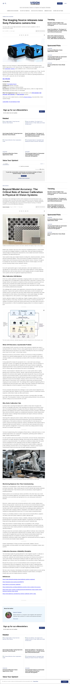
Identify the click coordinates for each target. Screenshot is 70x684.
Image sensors (6, 185)
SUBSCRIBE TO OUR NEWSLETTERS (11, 101)
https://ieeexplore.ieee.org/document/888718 (13, 581)
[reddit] (25, 35)
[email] (27, 35)
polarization (7, 68)
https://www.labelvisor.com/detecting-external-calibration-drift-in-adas (19, 593)
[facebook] (19, 35)
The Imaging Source (11, 84)
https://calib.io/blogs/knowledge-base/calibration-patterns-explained (19, 579)
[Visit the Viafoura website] (42, 169)
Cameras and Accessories (12, 10)
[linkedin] (21, 35)
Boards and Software (58, 10)
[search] (5, 3)
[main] (35, 681)
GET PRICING (6, 78)
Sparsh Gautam (6, 207)
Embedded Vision (48, 10)
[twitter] (23, 35)
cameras (13, 68)
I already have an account (23, 178)
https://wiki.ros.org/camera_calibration (12, 584)
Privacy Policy (35, 681)
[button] (3, 3)
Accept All (64, 681)
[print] (44, 35)
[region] (24, 166)
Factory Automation (24, 10)
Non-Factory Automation (37, 10)
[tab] (6, 164)
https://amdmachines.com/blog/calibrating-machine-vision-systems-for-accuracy (22, 587)
